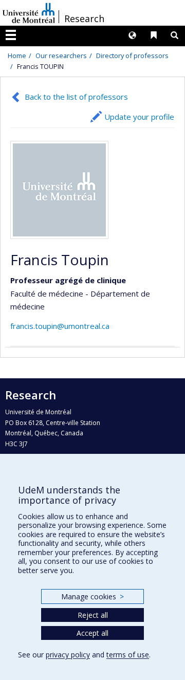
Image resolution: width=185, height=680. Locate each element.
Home (17, 55)
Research (84, 18)
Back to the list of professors (76, 96)
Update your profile (139, 117)
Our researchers (61, 55)
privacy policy (68, 654)
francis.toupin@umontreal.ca (59, 326)
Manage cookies (92, 596)
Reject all (93, 615)
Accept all (92, 633)
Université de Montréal (29, 13)
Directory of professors (132, 55)
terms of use (127, 654)
